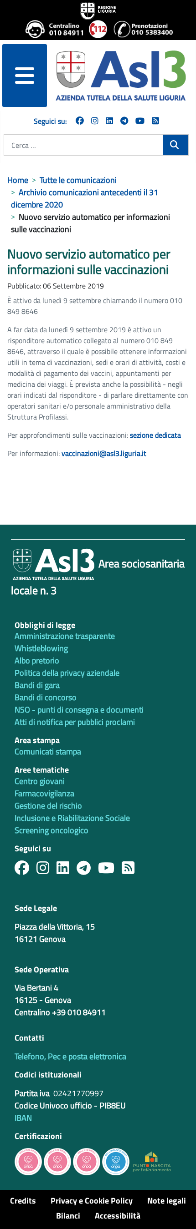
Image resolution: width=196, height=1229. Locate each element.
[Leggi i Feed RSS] (132, 870)
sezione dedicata (155, 435)
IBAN (23, 1118)
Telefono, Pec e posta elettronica (70, 1056)
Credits (23, 1200)
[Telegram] (124, 121)
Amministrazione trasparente (65, 636)
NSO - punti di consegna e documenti (79, 709)
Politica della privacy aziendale (67, 673)
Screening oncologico (51, 830)
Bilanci (68, 1215)
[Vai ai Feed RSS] (155, 121)
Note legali (166, 1200)
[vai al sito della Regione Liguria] (98, 10)
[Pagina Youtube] (139, 121)
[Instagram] (94, 121)
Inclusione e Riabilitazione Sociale (72, 818)
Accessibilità (117, 1215)
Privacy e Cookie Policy (92, 1200)
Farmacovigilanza (44, 793)
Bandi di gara (37, 685)
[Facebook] (80, 121)
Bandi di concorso (46, 697)
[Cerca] (175, 145)
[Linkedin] (109, 121)
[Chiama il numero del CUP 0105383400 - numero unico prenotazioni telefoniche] (141, 29)
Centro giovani (40, 781)
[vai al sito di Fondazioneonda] (115, 1161)
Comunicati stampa (48, 751)
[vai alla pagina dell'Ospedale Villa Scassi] (151, 1161)
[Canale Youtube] (110, 870)
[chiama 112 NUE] (97, 29)
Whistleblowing (41, 648)
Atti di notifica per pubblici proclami (75, 722)
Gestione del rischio (48, 805)
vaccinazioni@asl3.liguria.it (104, 453)
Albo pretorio (37, 660)
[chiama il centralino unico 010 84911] (53, 29)
